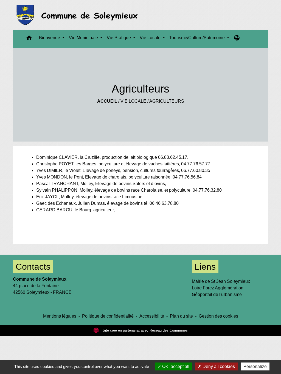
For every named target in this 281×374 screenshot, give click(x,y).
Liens (205, 267)
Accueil (107, 101)
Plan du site (181, 316)
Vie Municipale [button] (84, 37)
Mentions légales (59, 316)
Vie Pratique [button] (119, 37)
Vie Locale (133, 101)
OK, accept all (175, 366)
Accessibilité (151, 316)
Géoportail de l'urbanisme (217, 294)
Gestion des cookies (218, 316)
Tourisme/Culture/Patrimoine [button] (197, 37)
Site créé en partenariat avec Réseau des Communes (145, 330)
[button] (29, 39)
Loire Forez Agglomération (217, 288)
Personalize (255, 366)
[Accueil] (78, 15)
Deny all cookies (218, 366)
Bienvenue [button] (50, 37)
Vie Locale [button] (151, 37)
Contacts (33, 267)
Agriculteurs (166, 101)
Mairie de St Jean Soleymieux (221, 281)
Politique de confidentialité (108, 316)
